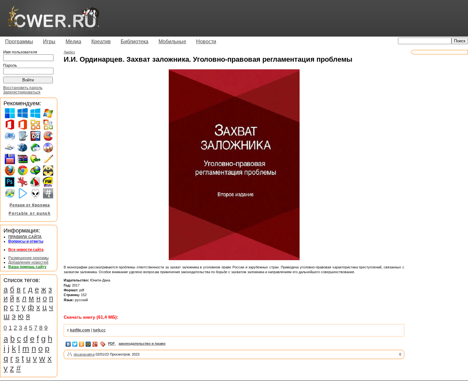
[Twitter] (75, 344)
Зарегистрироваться (21, 92)
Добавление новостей (28, 262)
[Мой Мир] (88, 344)
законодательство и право (142, 343)
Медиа (73, 41)
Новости (206, 41)
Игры (49, 41)
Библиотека (134, 41)
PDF (111, 343)
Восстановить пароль (22, 88)
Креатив (101, 41)
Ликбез (69, 52)
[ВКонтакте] (68, 344)
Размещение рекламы (28, 258)
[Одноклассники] (81, 344)
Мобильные (172, 41)
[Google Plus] (95, 344)
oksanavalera (84, 354)
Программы (19, 41)
